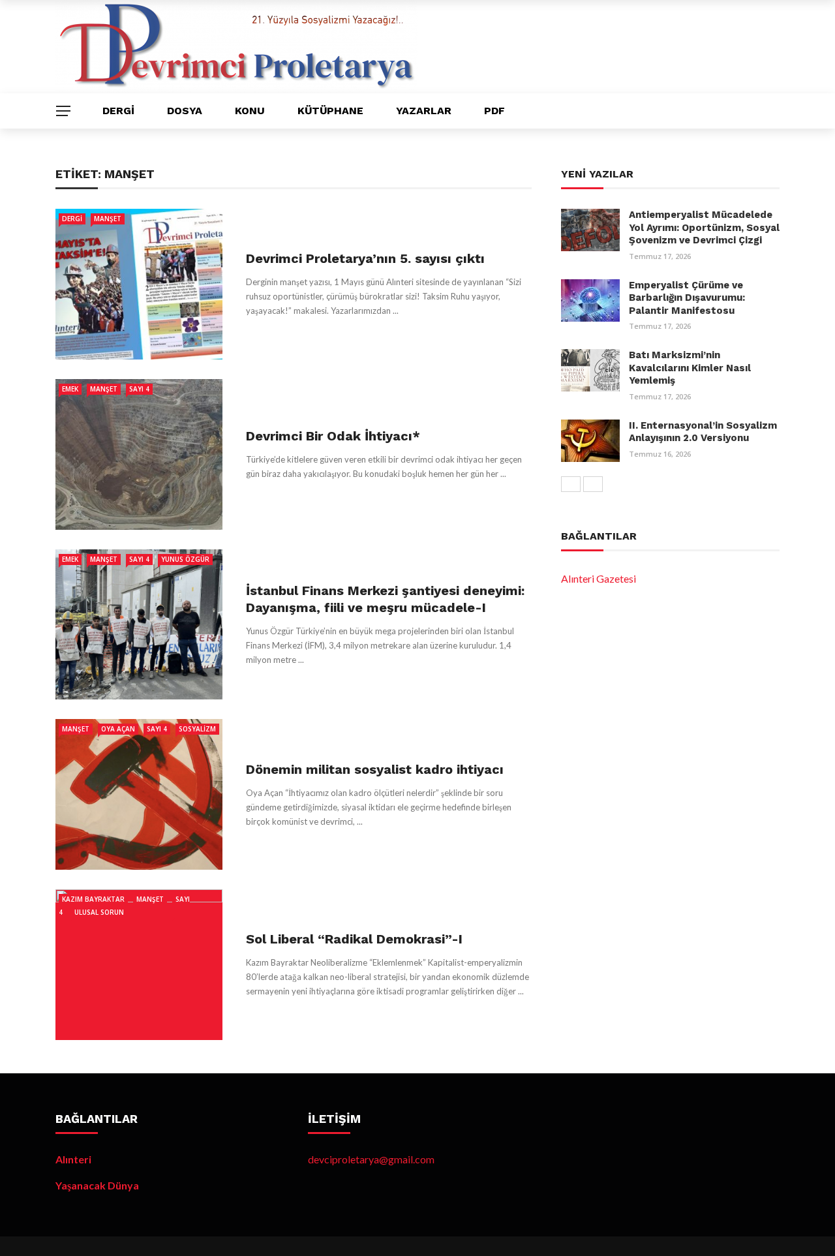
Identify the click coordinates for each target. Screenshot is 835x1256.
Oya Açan (118, 728)
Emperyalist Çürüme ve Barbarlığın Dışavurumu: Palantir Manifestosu (687, 297)
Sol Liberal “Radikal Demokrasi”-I (354, 939)
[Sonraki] (593, 484)
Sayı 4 (139, 388)
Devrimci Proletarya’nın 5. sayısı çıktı (365, 258)
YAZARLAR (423, 110)
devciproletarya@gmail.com (371, 1159)
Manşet (107, 218)
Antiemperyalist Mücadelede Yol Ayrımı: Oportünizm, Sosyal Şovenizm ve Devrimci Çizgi (704, 227)
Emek (70, 388)
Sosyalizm (197, 728)
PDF (494, 110)
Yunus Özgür (185, 559)
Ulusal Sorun (99, 912)
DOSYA (184, 110)
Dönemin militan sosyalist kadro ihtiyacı (375, 769)
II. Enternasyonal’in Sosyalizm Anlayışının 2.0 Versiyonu (703, 432)
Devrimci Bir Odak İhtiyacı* (333, 436)
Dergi (118, 110)
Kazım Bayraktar (93, 899)
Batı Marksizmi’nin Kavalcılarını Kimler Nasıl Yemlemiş (690, 367)
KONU (250, 110)
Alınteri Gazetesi (598, 578)
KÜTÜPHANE (330, 110)
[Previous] (571, 484)
